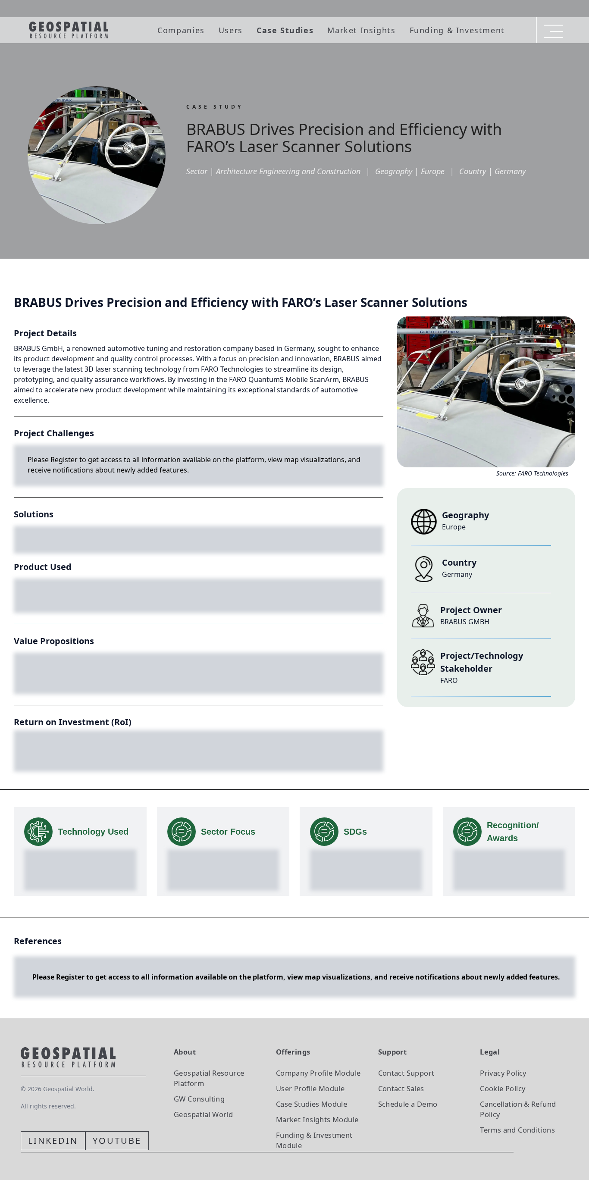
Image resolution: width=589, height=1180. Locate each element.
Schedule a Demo (408, 1104)
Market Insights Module (317, 1119)
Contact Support (406, 1073)
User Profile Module (310, 1088)
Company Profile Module (318, 1073)
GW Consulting (199, 1099)
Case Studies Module (311, 1104)
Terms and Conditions (517, 1130)
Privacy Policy (503, 1073)
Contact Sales (401, 1088)
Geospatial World (203, 1114)
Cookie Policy (502, 1088)
